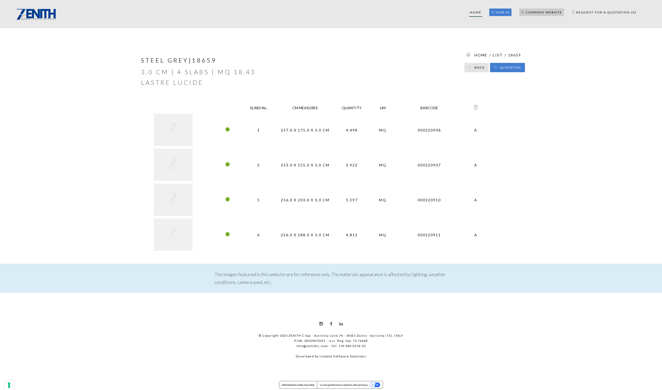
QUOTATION (510, 67)
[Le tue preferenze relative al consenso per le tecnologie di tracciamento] (9, 385)
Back (479, 67)
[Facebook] (331, 323)
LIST (498, 55)
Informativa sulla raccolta (298, 384)
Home (481, 55)
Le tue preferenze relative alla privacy (344, 384)
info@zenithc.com (312, 346)
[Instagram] (321, 323)
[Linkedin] (341, 323)
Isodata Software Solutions (343, 356)
